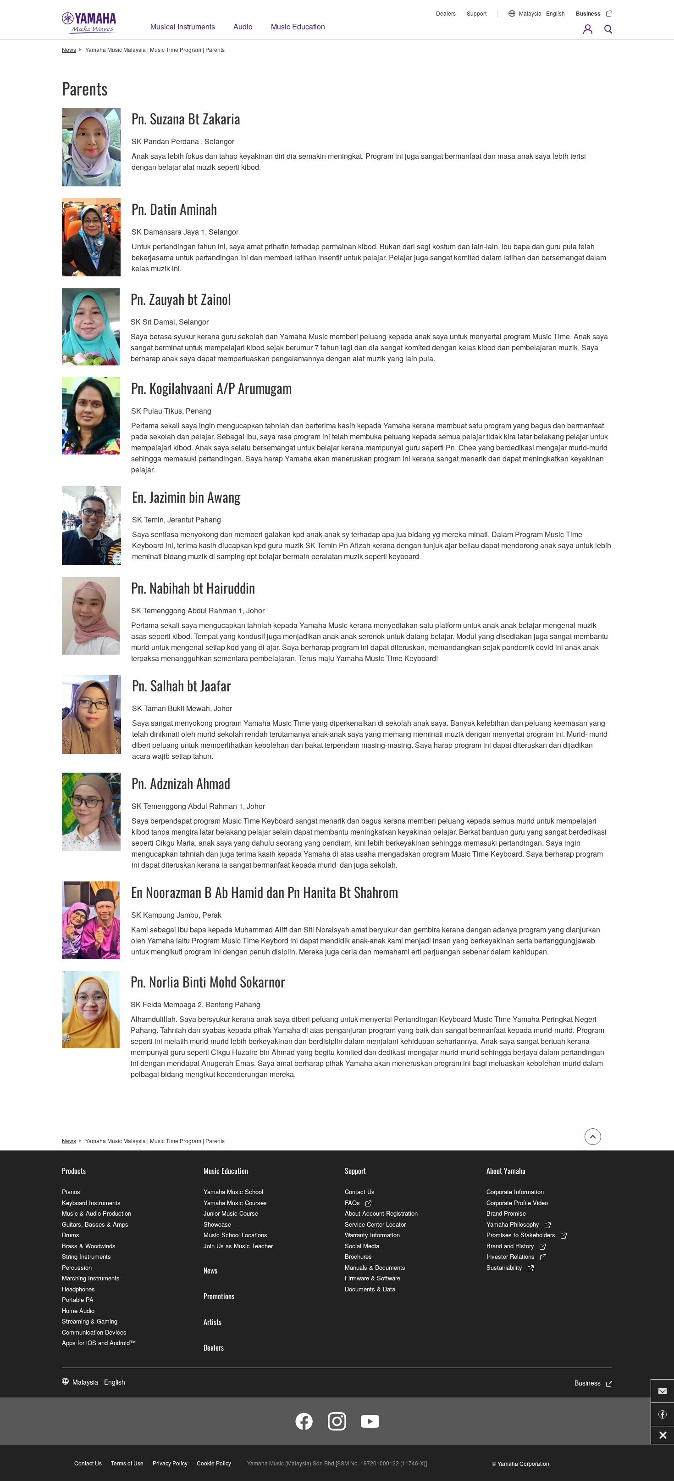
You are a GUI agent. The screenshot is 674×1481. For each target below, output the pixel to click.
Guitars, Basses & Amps (95, 1224)
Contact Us (360, 1191)
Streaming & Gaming (89, 1321)
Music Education (298, 26)
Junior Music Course (231, 1213)
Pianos (71, 1191)
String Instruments (86, 1256)
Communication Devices (94, 1332)
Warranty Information (372, 1234)
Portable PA (78, 1299)
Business (588, 13)
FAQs (352, 1202)
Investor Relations (510, 1256)
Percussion (77, 1267)
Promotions (219, 1295)
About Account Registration (381, 1213)
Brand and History (510, 1245)
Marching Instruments (91, 1277)
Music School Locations (235, 1234)
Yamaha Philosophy (512, 1224)
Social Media (362, 1245)
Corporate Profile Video (517, 1202)
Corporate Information (515, 1191)
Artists (212, 1321)
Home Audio (78, 1310)
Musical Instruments (182, 26)
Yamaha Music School (233, 1191)
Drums (70, 1234)
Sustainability (504, 1267)
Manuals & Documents (375, 1267)
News (69, 49)
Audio (243, 26)
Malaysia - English (542, 13)
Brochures (358, 1256)
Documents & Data (370, 1289)
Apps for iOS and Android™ (99, 1342)
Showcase (217, 1224)
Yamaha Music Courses (235, 1202)
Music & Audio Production (96, 1213)
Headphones (78, 1289)
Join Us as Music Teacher (238, 1245)
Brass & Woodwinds (89, 1245)
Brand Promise (506, 1213)
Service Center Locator (375, 1224)
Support (476, 13)
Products (74, 1170)
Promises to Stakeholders (520, 1234)
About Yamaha (505, 1170)
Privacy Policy (170, 1463)
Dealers (446, 13)
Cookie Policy (214, 1463)
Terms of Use (127, 1463)
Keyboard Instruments (91, 1202)
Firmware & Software (372, 1277)
